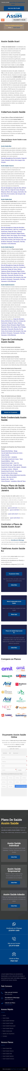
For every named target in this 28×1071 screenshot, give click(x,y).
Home (9, 27)
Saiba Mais (14, 585)
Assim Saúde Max (7, 1048)
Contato (5, 1036)
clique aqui (14, 961)
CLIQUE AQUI (8, 1005)
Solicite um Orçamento (10, 412)
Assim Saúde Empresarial (14, 870)
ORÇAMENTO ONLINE (19, 20)
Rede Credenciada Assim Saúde (14, 602)
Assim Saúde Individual (14, 844)
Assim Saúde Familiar (8, 1023)
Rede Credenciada (7, 1031)
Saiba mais (14, 648)
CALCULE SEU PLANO (14, 8)
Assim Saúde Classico (8, 1051)
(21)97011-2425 (14, 930)
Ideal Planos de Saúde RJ (17, 1069)
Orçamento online (14, 574)
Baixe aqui (14, 614)
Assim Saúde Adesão (14, 894)
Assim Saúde (6, 1018)
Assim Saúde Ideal (7, 1054)
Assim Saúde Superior (8, 1056)
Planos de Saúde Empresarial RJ (14, 632)
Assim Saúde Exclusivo (8, 1059)
